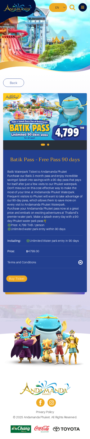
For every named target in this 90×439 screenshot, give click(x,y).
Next (81, 121)
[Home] (17, 7)
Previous (9, 121)
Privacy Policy (45, 412)
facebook (40, 402)
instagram (52, 402)
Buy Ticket (16, 278)
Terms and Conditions (21, 262)
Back (13, 83)
